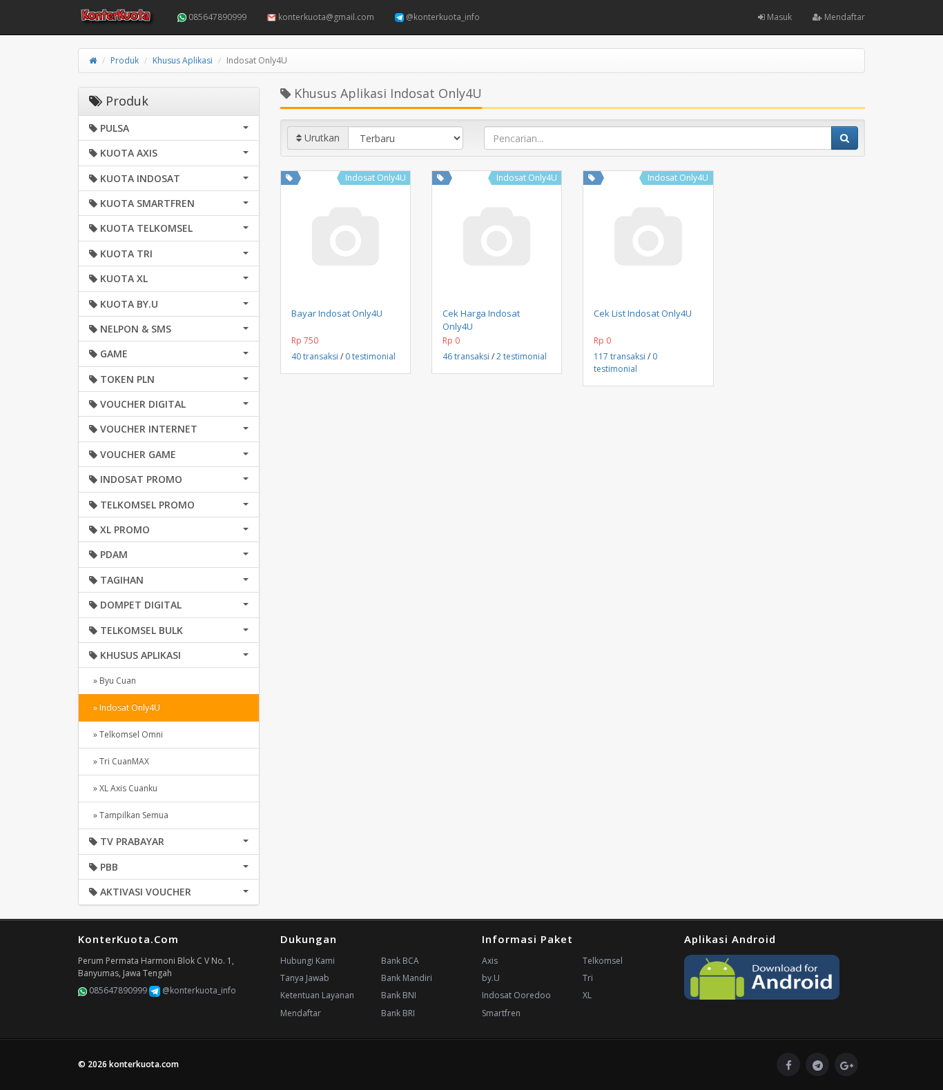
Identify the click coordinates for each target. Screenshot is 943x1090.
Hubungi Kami (307, 961)
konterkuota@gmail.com (325, 17)
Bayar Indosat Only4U (336, 313)
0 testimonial (370, 356)
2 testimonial (521, 356)
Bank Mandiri (406, 978)
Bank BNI (398, 995)
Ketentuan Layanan (317, 995)
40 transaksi (314, 356)
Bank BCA (400, 961)
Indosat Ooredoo (516, 995)
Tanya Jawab (304, 978)
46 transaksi (466, 356)
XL (587, 995)
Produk (124, 60)
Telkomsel (603, 961)
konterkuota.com (144, 1064)
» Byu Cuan (112, 680)
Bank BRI (398, 1013)
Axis (490, 961)
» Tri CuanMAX (119, 761)
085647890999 (216, 17)
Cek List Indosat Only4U (643, 313)
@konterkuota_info (442, 17)
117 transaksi (619, 356)
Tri (588, 978)
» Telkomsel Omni (126, 734)
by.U (491, 978)
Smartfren (501, 1013)
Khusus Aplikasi (183, 60)
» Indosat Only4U (124, 707)
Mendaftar (843, 17)
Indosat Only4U (375, 178)
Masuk (778, 17)
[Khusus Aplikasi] (289, 178)
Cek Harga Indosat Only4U (481, 319)
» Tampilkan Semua (128, 815)
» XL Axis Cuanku (123, 788)
